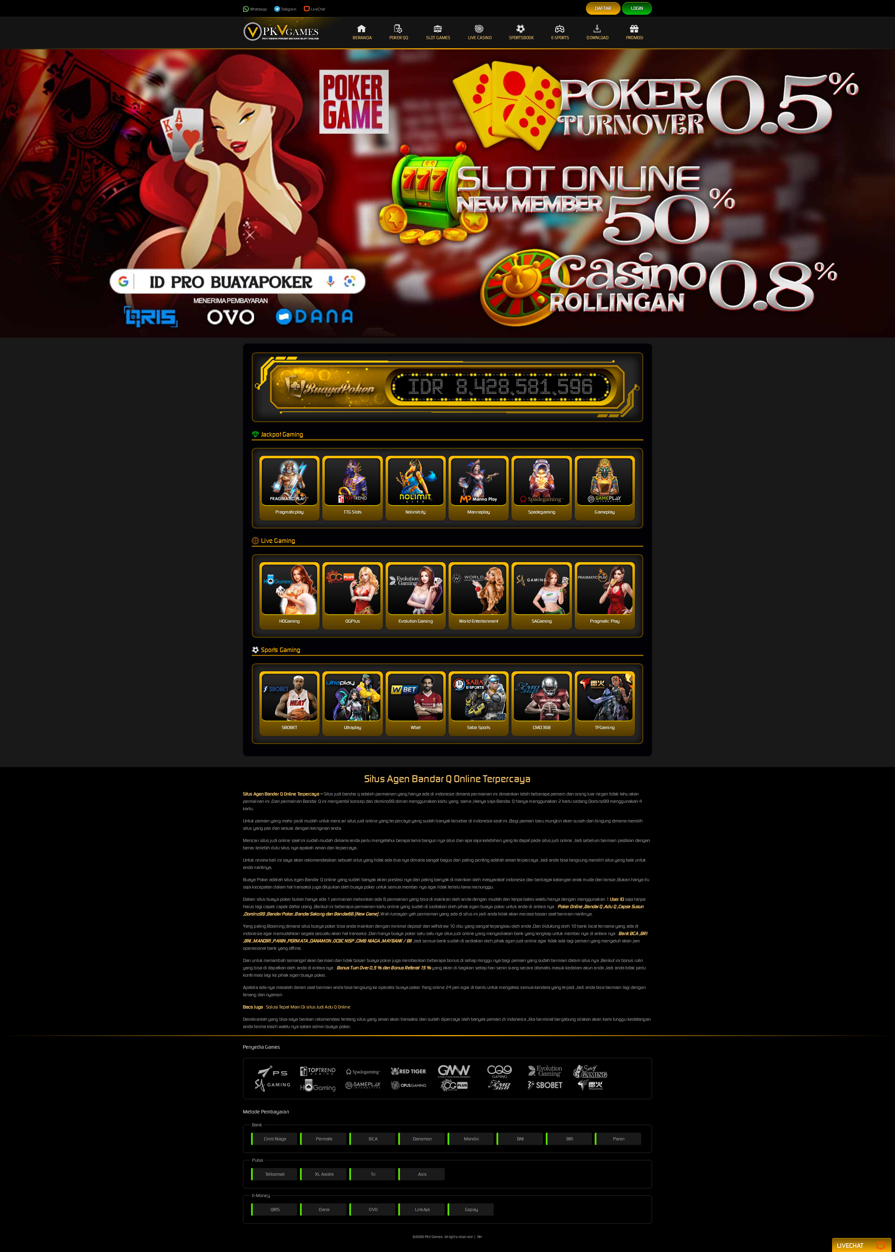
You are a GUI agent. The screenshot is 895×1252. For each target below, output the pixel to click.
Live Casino (480, 37)
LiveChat (318, 9)
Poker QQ (399, 37)
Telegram (288, 9)
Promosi (634, 37)
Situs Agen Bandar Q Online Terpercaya (281, 794)
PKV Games (434, 1237)
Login (637, 8)
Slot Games (438, 37)
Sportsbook (521, 37)
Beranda (362, 37)
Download (598, 37)
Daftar (603, 8)
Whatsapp (258, 9)
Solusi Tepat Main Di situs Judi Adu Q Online (308, 1007)
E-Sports (560, 37)
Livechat (850, 1246)
